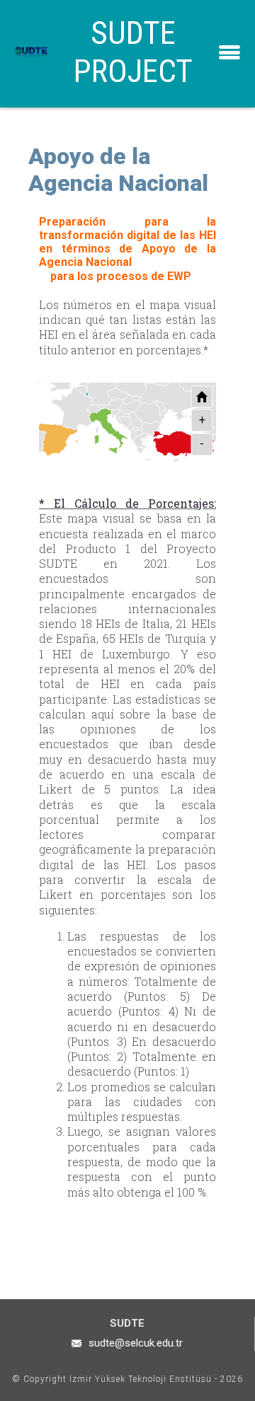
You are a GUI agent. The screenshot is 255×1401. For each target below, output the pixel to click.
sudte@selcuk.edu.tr (136, 1343)
